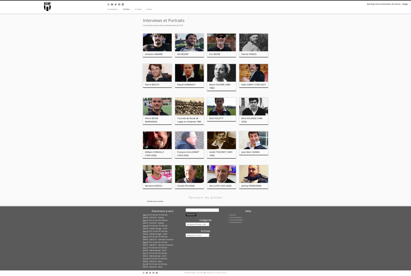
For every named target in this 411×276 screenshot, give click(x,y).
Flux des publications (236, 217)
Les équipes (113, 9)
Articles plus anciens (154, 201)
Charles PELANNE (186, 185)
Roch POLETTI (216, 118)
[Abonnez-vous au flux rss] (109, 4)
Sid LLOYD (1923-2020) (220, 185)
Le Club (126, 9)
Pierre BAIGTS (152, 84)
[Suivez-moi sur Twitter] (116, 4)
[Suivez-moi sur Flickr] (123, 4)
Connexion (233, 215)
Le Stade (138, 9)
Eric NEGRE (214, 54)
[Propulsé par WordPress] (205, 272)
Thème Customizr (221, 273)
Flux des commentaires (236, 220)
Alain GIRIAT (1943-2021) (253, 84)
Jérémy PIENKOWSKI (251, 185)
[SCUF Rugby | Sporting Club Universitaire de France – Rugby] (47, 7)
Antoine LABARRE (154, 54)
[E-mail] (113, 4)
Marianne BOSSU (153, 185)
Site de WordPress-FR (236, 222)
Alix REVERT (183, 54)
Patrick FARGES (249, 54)
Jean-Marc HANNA (250, 152)
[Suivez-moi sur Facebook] (120, 4)
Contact (149, 9)
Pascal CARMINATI (186, 84)
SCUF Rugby (192, 273)
